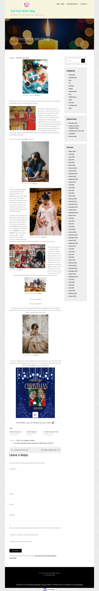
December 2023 (73, 235)
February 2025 (73, 199)
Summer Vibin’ (73, 136)
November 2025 (73, 174)
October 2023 (72, 240)
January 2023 (72, 265)
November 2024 (73, 207)
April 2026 (71, 162)
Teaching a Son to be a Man (76, 131)
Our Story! (83, 4)
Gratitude (26, 440)
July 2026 (71, 154)
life (37, 443)
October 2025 (72, 176)
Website (12, 515)
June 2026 (72, 157)
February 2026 (73, 168)
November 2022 (73, 271)
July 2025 (71, 185)
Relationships (72, 97)
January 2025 (72, 201)
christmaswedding (21, 443)
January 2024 (72, 232)
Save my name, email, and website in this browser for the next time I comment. (35, 528)
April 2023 (71, 257)
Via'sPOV (50, 443)
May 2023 (71, 254)
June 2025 (72, 187)
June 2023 (72, 252)
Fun (21, 440)
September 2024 (73, 213)
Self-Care (71, 103)
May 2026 (71, 160)
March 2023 (72, 260)
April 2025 (71, 193)
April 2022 (71, 288)
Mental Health (72, 91)
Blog (62, 4)
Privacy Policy (46, 585)
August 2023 (72, 246)
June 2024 (72, 221)
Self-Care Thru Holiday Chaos (51, 431)
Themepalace (78, 585)
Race (70, 94)
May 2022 (71, 285)
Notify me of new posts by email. (21, 541)
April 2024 (71, 226)
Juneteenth (72, 134)
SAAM (70, 100)
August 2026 (72, 151)
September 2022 (73, 277)
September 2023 (73, 243)
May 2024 (71, 224)
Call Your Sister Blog (23, 11)
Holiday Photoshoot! (32, 431)
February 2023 (73, 263)
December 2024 (73, 204)
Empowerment (73, 77)
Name (11, 494)
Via (12, 58)
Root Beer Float (73, 123)
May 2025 (71, 190)
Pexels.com (37, 95)
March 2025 (72, 196)
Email (11, 504)
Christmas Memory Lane (15, 431)
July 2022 (71, 279)
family (29, 443)
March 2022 (72, 291)
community (72, 75)
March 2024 (72, 229)
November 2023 (73, 238)
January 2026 (72, 171)
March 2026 (72, 165)
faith (18, 440)
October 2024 (72, 210)
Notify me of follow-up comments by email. (24, 535)
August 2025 (72, 182)
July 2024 (71, 218)
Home (58, 4)
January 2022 (72, 296)
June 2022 (72, 282)
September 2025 (73, 179)
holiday (32, 440)
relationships (43, 443)
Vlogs (70, 108)
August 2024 (72, 215)
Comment (13, 469)
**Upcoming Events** (72, 4)
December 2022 (73, 268)
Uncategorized (73, 105)
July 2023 (71, 249)
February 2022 (73, 293)
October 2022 (72, 274)
